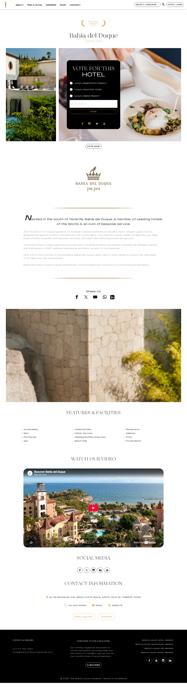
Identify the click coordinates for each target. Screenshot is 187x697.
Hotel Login (175, 4)
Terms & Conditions (115, 678)
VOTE (93, 111)
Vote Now (93, 146)
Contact (75, 5)
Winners (51, 5)
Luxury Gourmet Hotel (87, 89)
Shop (63, 5)
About (20, 5)
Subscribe (93, 665)
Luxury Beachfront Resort (90, 83)
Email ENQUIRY (84, 617)
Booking (106, 617)
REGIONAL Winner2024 (93, 23)
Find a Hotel (34, 5)
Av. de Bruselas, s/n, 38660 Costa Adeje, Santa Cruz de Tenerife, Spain (95, 597)
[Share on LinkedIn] (112, 298)
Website (117, 605)
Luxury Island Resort (86, 96)
